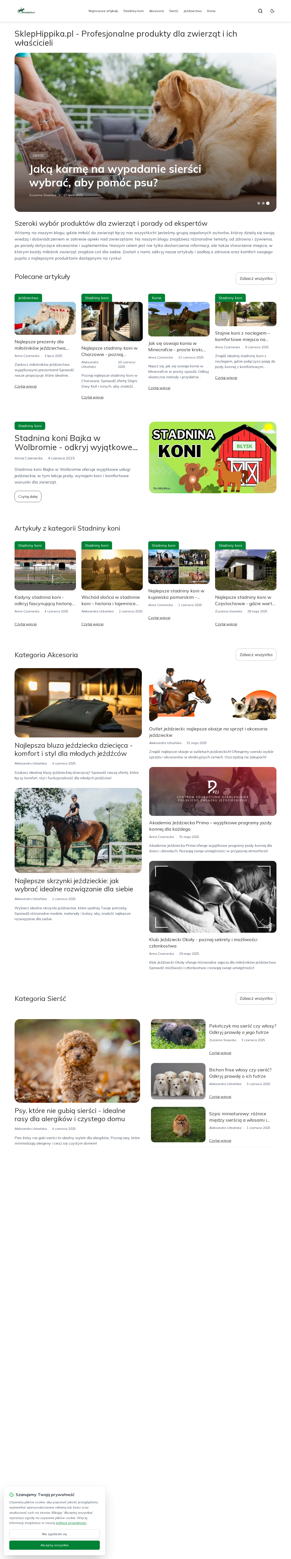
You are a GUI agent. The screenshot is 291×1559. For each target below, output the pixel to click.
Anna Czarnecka (27, 356)
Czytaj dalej (28, 496)
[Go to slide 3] (268, 203)
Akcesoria (156, 11)
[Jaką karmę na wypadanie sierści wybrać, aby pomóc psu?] (145, 132)
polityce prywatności (71, 1523)
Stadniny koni (133, 11)
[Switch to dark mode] (272, 11)
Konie (211, 11)
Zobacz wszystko (256, 278)
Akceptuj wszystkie (54, 1545)
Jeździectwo (193, 11)
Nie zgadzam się (54, 1534)
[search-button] (260, 10)
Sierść (173, 11)
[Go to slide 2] (263, 203)
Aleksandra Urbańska (97, 611)
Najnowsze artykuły (103, 11)
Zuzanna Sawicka (42, 195)
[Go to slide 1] (258, 203)
